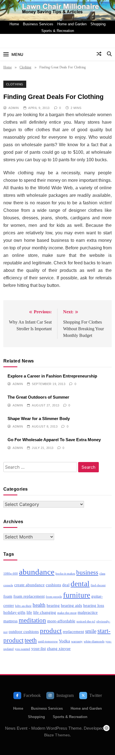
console (8, 585)
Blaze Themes (57, 735)
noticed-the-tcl (85, 621)
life (29, 612)
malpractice (88, 612)
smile (90, 631)
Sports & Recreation (57, 31)
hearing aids (71, 605)
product (51, 630)
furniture (76, 595)
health (39, 605)
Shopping (98, 24)
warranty (77, 641)
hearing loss (93, 605)
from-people (54, 596)
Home (14, 24)
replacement (73, 631)
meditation (32, 620)
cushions (53, 584)
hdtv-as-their (23, 605)
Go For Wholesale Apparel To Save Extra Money (54, 439)
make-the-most (66, 612)
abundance (36, 571)
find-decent (98, 585)
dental (80, 584)
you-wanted (22, 648)
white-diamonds (94, 641)
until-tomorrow (48, 641)
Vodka (64, 641)
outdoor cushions (24, 631)
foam (7, 596)
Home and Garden (72, 24)
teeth (31, 640)
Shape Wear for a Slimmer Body (39, 418)
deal (66, 584)
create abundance (29, 584)
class (102, 573)
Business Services (38, 24)
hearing (53, 605)
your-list (38, 648)
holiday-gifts (14, 612)
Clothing (14, 84)
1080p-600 (10, 573)
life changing (44, 612)
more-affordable (61, 621)
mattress (10, 621)
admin (13, 108)
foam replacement (29, 596)
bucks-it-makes (65, 573)
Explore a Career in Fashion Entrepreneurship (52, 376)
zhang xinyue (59, 648)
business (87, 572)
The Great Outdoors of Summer (38, 397)
